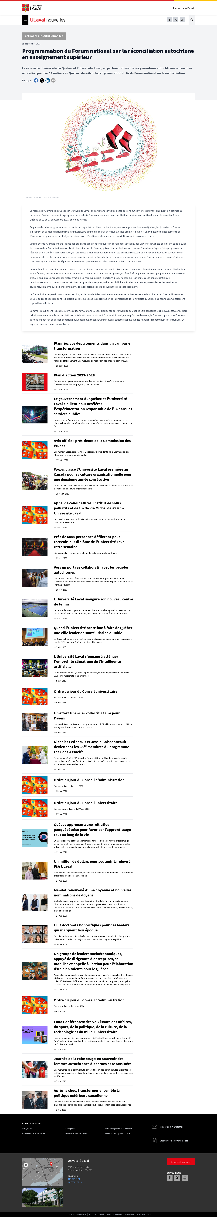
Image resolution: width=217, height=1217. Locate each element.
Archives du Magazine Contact (117, 1133)
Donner (176, 7)
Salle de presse (69, 1128)
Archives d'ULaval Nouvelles (75, 1133)
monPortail (188, 7)
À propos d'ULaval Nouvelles (33, 1133)
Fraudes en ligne (143, 1214)
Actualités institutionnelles (44, 36)
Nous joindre (27, 1128)
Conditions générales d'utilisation (118, 1128)
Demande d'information (181, 1161)
